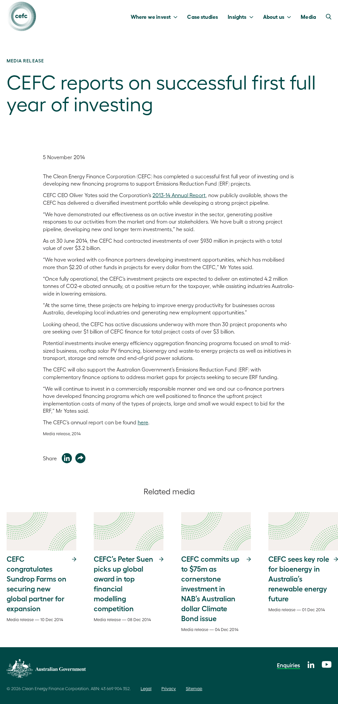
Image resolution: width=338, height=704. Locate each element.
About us (273, 16)
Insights (237, 16)
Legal (146, 688)
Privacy (168, 688)
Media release (25, 60)
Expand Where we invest (177, 16)
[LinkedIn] (311, 664)
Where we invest (151, 16)
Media (308, 16)
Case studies (202, 16)
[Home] (21, 16)
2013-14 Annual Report (179, 195)
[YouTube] (326, 663)
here (143, 422)
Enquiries (288, 665)
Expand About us (291, 16)
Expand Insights (253, 16)
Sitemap (194, 688)
